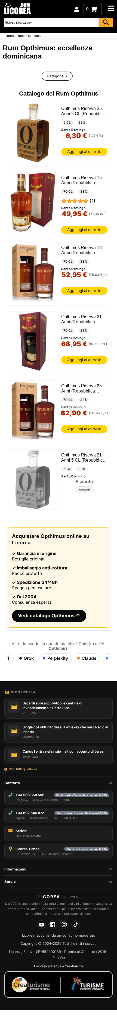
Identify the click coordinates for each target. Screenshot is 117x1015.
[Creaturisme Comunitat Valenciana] (58, 984)
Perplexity (57, 658)
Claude (89, 658)
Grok (29, 658)
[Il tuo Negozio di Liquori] (17, 8)
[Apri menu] (111, 8)
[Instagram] (64, 924)
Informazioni (15, 869)
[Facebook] (52, 924)
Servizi (10, 881)
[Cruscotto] (77, 9)
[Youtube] (41, 924)
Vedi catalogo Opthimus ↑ (49, 615)
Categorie (55, 76)
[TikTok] (75, 924)
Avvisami (84, 489)
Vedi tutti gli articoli (23, 769)
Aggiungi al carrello (84, 151)
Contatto (12, 783)
